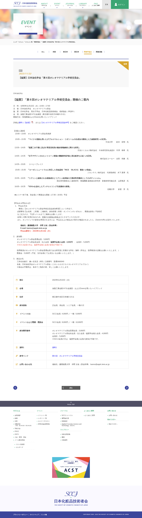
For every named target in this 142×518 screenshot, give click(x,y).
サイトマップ (34, 514)
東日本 (65, 52)
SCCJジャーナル (67, 415)
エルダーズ (19, 447)
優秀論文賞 (65, 418)
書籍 (63, 437)
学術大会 (17, 428)
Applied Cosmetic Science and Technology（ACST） (71, 424)
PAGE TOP (71, 404)
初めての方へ (113, 424)
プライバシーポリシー (20, 514)
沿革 (16, 421)
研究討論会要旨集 (44, 424)
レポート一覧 (42, 418)
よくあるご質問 (89, 411)
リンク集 (44, 514)
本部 (54, 52)
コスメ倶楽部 (20, 444)
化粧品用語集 (66, 434)
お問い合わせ (113, 415)
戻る (71, 388)
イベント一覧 (29, 42)
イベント (21, 42)
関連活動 (99, 52)
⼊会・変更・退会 (20, 437)
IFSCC (17, 431)
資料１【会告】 (25, 122)
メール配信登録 (20, 440)
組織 (16, 418)
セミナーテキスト (44, 421)
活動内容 (23, 424)
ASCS (17, 434)
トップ (15, 42)
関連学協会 (37, 42)
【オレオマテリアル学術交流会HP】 (55, 122)
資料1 (54, 347)
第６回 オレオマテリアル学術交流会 (67, 356)
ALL (43, 52)
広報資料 (64, 440)
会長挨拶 (17, 415)
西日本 (76, 52)
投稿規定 (64, 421)
